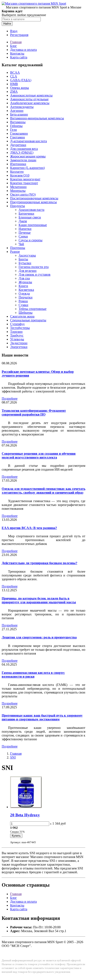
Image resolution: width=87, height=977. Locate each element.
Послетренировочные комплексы (34, 198)
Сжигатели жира (22, 316)
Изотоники (18, 164)
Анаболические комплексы (29, 103)
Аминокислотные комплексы (31, 95)
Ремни (23, 301)
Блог (13, 46)
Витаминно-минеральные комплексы (37, 118)
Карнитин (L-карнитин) (27, 168)
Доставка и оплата (23, 49)
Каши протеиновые (33, 225)
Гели (13, 129)
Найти (7, 23)
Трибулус (16, 335)
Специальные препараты (28, 320)
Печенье (25, 232)
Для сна (24, 278)
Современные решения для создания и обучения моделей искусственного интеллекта (39, 455)
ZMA (14, 91)
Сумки (23, 305)
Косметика (26, 290)
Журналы (25, 282)
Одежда (24, 293)
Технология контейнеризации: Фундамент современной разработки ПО (34, 412)
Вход (13, 31)
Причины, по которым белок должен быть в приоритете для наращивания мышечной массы (39, 600)
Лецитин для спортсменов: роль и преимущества (39, 637)
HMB (14, 84)
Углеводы (17, 339)
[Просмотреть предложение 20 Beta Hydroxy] (26, 807)
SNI (13, 757)
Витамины (18, 122)
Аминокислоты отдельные (29, 99)
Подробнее (10, 398)
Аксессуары (27, 255)
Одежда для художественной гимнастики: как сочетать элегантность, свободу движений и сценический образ (43, 490)
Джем (23, 221)
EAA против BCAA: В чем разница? (29, 528)
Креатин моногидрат (25, 179)
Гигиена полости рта (34, 267)
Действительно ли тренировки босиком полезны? (39, 563)
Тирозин (16, 331)
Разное (15, 251)
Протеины (17, 248)
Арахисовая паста (31, 209)
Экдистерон (18, 343)
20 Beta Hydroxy (25, 815)
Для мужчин (28, 270)
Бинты (23, 259)
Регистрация (19, 35)
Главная (16, 42)
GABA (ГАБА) (20, 80)
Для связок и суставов (34, 274)
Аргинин (16, 110)
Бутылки (25, 263)
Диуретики (18, 145)
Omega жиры (19, 88)
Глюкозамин (19, 133)
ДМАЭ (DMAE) (21, 152)
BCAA (15, 72)
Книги (23, 286)
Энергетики (18, 347)
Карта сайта (18, 57)
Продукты (17, 206)
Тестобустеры (20, 328)
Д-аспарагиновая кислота (28, 141)
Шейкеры (26, 312)
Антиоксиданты (22, 107)
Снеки (23, 236)
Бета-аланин (19, 114)
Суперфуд (17, 324)
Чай (21, 244)
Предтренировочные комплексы (33, 202)
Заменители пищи (23, 160)
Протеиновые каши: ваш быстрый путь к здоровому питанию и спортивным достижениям (42, 717)
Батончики (26, 213)
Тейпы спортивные (32, 309)
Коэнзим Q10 (19, 175)
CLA (13, 76)
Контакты (17, 53)
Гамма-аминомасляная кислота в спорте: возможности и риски (33, 674)
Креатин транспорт (24, 183)
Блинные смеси (30, 217)
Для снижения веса (24, 149)
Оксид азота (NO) (23, 194)
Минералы (18, 190)
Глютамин (17, 137)
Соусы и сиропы (30, 240)
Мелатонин (18, 187)
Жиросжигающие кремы (28, 156)
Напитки (25, 229)
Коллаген (17, 171)
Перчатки (26, 297)
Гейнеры (16, 126)
